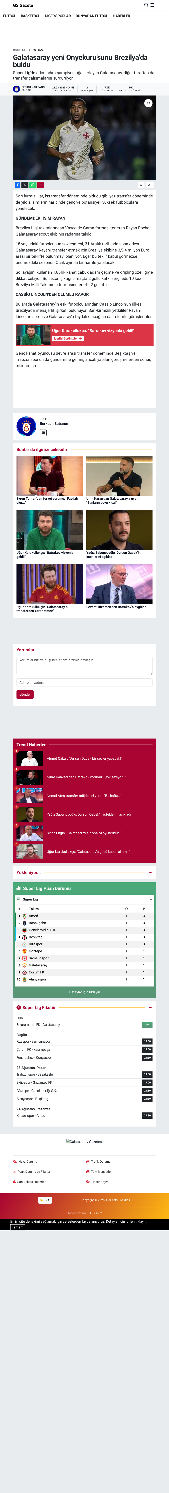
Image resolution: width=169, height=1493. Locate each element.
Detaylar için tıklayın (84, 992)
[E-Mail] (43, 432)
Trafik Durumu (100, 1161)
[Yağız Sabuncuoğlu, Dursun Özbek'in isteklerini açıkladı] (119, 529)
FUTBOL (9, 16)
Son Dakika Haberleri (31, 1182)
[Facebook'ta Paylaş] (17, 185)
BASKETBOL (30, 16)
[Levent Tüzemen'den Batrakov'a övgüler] (119, 583)
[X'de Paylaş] (24, 185)
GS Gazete (23, 5)
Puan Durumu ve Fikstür (34, 1172)
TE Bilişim (95, 1213)
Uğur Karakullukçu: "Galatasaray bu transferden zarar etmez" (42, 609)
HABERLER (121, 16)
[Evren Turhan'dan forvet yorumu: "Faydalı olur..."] (49, 475)
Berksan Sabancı (54, 423)
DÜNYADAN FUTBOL (92, 16)
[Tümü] (151, 872)
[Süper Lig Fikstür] (151, 1007)
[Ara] (146, 5)
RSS (47, 1200)
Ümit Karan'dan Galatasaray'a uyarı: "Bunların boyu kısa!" (113, 500)
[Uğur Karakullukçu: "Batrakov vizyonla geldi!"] (49, 529)
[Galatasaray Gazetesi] (84, 1141)
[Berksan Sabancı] (26, 426)
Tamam (17, 1227)
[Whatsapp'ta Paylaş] (32, 185)
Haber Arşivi (100, 1182)
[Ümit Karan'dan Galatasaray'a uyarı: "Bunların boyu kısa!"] (119, 475)
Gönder (25, 694)
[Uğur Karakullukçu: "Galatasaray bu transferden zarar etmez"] (49, 583)
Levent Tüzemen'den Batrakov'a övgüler (116, 607)
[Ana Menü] (152, 5)
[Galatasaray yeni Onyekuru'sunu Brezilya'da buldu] (84, 138)
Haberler (20, 49)
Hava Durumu (28, 1161)
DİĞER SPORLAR (58, 16)
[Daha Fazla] (40, 185)
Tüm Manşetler (101, 1172)
